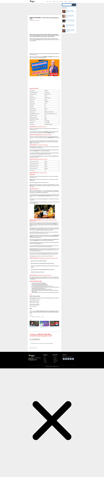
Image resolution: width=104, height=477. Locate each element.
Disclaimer (55, 359)
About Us (55, 356)
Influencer (61, 1)
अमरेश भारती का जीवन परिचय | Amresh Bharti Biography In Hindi (44, 327)
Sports (58, 1)
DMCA (55, 362)
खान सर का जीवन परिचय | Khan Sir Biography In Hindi (54, 327)
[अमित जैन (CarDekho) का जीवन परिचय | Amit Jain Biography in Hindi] (34, 323)
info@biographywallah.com (69, 356)
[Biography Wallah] (32, 1)
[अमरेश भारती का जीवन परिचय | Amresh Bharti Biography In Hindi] (44, 323)
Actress (54, 1)
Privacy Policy (56, 360)
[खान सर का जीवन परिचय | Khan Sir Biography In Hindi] (54, 323)
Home (47, 1)
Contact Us (55, 358)
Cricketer (66, 1)
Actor (50, 1)
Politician (70, 1)
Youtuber (45, 360)
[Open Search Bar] (73, 1)
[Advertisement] (45, 9)
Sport (45, 359)
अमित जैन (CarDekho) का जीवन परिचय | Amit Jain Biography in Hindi (34, 327)
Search (74, 4)
